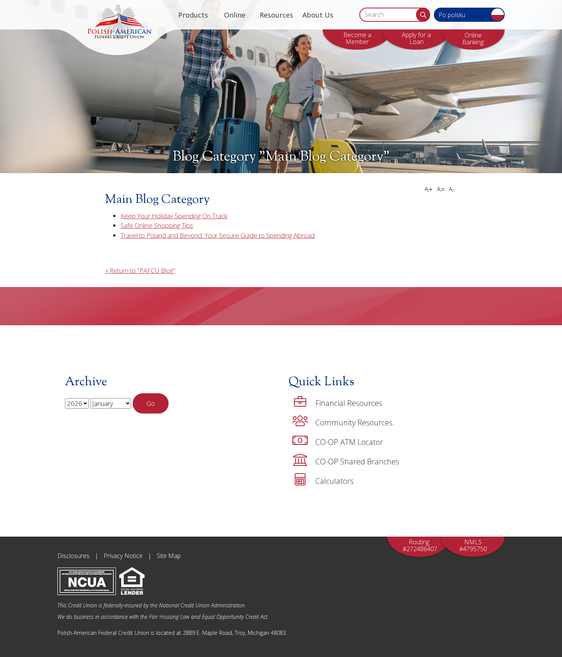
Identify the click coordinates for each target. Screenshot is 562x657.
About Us (317, 14)
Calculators (334, 481)
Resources (276, 14)
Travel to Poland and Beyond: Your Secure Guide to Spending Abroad (217, 235)
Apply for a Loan (416, 38)
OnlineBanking (473, 38)
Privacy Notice (123, 556)
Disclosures (73, 556)
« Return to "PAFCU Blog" (140, 270)
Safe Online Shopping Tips (156, 225)
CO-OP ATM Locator (349, 442)
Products (193, 14)
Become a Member (357, 38)
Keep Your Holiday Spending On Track (173, 215)
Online (234, 14)
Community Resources (354, 422)
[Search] (423, 15)
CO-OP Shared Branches (357, 461)
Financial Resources (348, 403)
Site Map (169, 556)
